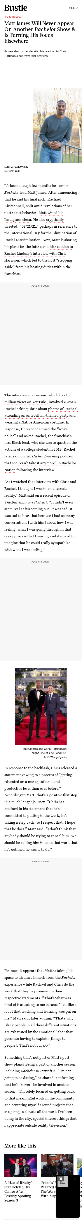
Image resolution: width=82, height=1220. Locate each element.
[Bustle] (15, 7)
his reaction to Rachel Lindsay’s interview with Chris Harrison (38, 253)
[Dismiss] (75, 1178)
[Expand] (60, 1178)
